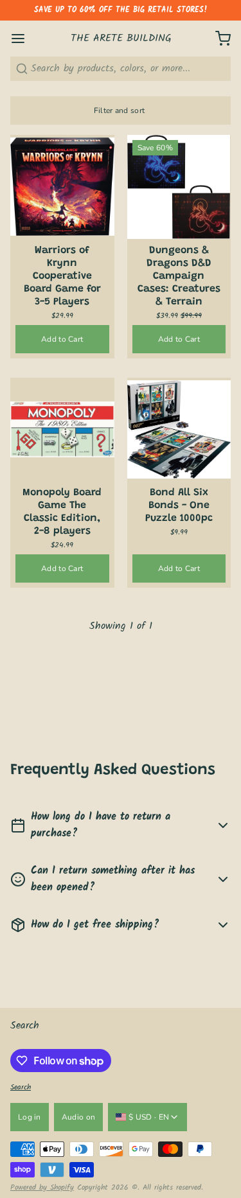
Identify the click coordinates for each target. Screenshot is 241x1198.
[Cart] (218, 38)
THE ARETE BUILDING (121, 38)
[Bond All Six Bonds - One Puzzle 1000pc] (179, 430)
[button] (62, 339)
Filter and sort (119, 110)
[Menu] (23, 38)
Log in (29, 1117)
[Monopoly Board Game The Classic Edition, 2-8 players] (62, 430)
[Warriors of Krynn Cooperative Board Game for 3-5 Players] (62, 187)
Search (24, 1025)
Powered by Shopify (42, 1187)
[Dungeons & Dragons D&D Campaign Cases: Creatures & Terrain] (179, 187)
